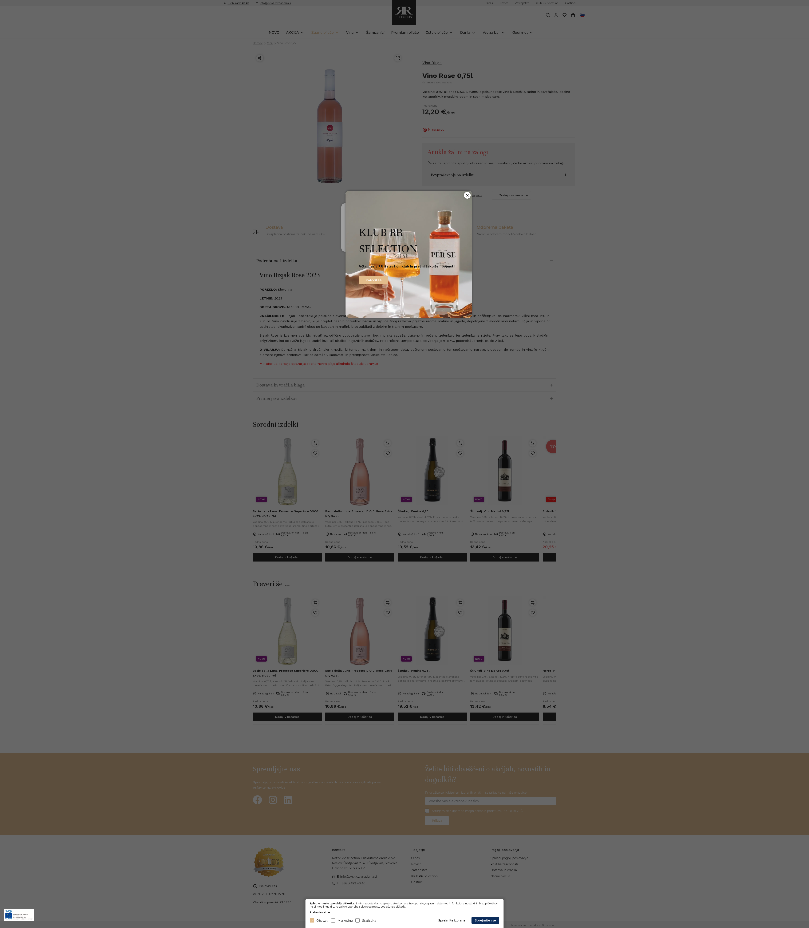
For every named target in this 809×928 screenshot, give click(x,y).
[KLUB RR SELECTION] (409, 317)
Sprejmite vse (485, 920)
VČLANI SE (374, 280)
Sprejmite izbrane (452, 920)
